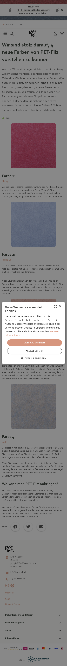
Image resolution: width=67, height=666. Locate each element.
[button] (33, 358)
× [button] (60, 306)
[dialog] (33, 333)
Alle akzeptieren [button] (34, 342)
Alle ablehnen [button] (34, 350)
